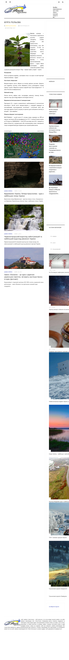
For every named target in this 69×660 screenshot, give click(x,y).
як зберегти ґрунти (54, 607)
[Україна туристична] (15, 9)
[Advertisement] (55, 49)
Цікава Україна (8, 191)
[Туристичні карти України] (24, 145)
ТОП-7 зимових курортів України (58, 537)
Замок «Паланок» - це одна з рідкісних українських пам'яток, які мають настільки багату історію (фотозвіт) (23, 277)
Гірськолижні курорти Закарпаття (58, 588)
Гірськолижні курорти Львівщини (58, 596)
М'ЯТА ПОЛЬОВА (12, 22)
